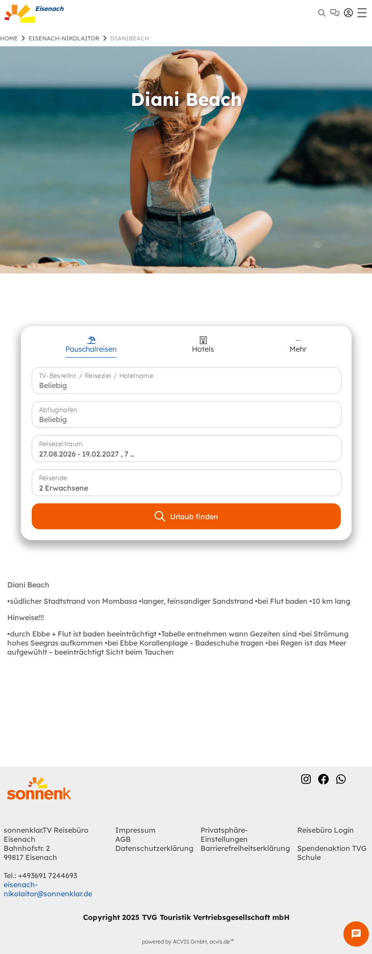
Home (9, 38)
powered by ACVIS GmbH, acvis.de (186, 941)
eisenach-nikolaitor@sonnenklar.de (48, 889)
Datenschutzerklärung (154, 848)
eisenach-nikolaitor (64, 38)
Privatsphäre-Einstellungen (224, 834)
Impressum (135, 830)
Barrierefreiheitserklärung (245, 848)
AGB (123, 839)
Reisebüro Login (325, 830)
